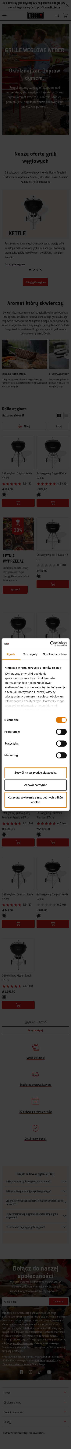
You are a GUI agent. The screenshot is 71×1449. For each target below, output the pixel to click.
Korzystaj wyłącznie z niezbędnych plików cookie (35, 800)
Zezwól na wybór (35, 785)
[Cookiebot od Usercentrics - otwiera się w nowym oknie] (50, 643)
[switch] (61, 732)
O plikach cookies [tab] (55, 654)
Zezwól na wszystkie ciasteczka (35, 772)
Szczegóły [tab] (30, 654)
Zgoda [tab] (11, 654)
